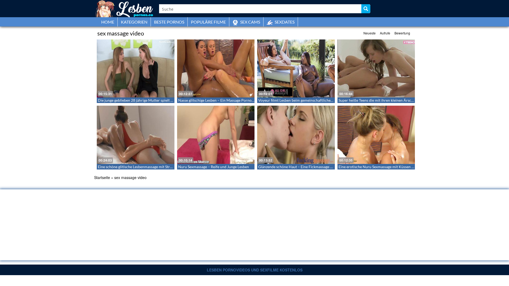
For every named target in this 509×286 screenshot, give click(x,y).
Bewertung (402, 33)
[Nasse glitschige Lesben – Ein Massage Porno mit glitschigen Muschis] (216, 68)
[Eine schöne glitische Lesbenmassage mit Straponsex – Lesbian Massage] (135, 135)
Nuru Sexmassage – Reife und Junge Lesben (213, 166)
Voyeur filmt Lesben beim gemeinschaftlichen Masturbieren (307, 100)
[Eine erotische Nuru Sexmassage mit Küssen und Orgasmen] (376, 135)
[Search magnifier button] (365, 8)
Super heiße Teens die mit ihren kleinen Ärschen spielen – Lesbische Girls (398, 100)
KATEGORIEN (134, 21)
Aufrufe (385, 33)
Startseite (102, 177)
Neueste (369, 33)
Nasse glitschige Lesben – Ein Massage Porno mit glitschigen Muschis (234, 100)
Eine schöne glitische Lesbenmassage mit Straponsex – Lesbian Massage (156, 166)
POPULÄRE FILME (208, 21)
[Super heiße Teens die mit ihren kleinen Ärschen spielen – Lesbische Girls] (376, 68)
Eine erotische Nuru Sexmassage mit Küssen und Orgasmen (387, 166)
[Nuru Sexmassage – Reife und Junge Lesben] (216, 135)
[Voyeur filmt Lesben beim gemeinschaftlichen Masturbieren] (296, 68)
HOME (107, 21)
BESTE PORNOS (169, 21)
